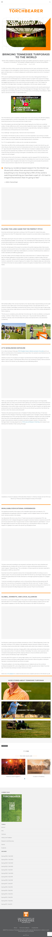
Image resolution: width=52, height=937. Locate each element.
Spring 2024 (4, 859)
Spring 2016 (4, 887)
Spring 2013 (4, 897)
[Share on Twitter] (25, 751)
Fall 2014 (10, 894)
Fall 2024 (10, 859)
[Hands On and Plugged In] (13, 767)
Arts (2, 830)
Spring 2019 (4, 876)
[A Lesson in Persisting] (39, 767)
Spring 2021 (4, 869)
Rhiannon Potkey (23, 64)
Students (3, 848)
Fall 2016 (10, 887)
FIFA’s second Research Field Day (31, 422)
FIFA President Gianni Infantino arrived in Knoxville (31, 351)
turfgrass (4, 745)
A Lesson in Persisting (38, 776)
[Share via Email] (27, 751)
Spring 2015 (4, 890)
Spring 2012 (4, 900)
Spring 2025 (4, 856)
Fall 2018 (10, 880)
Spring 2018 (4, 880)
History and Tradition (6, 837)
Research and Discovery (7, 841)
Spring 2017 (4, 883)
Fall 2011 (10, 904)
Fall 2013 (10, 897)
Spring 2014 (4, 894)
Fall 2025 (10, 856)
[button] (3, 769)
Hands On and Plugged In (13, 776)
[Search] (50, 2)
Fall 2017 (10, 883)
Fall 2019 (10, 876)
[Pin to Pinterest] (26, 751)
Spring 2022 (4, 866)
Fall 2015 (10, 890)
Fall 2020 (10, 873)
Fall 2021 (10, 869)
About (15, 927)
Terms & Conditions (24, 927)
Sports (3, 844)
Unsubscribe (35, 927)
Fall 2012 (10, 900)
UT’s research (10, 673)
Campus (3, 834)
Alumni (3, 827)
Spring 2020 (4, 873)
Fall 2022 (10, 866)
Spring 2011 (4, 904)
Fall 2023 (10, 863)
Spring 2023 (4, 863)
